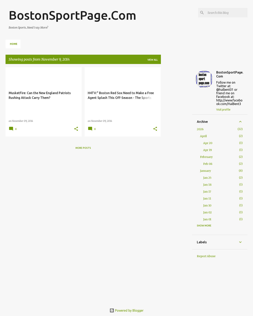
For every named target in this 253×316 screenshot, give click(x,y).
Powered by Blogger (128, 310)
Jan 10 (207, 205)
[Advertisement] (176, 126)
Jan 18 (207, 184)
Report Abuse (206, 256)
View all (152, 59)
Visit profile (223, 109)
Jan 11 (207, 198)
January (205, 171)
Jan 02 (207, 212)
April (203, 136)
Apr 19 (207, 150)
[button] (76, 129)
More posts (83, 148)
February (206, 157)
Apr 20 (207, 143)
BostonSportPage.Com (72, 15)
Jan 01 (207, 219)
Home (13, 44)
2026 (200, 129)
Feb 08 (207, 164)
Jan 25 (207, 177)
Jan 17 (207, 191)
